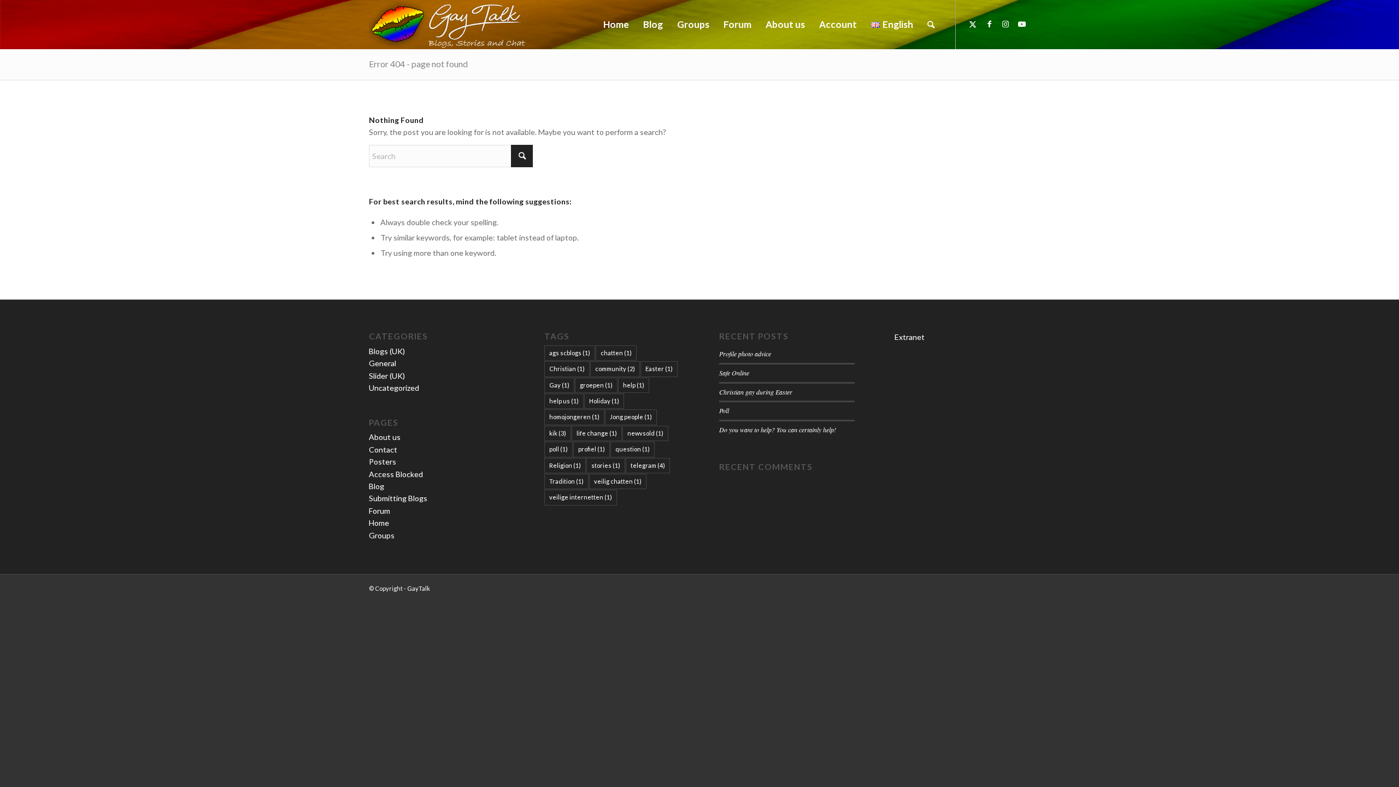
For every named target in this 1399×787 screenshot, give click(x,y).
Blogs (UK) (387, 351)
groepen (596, 385)
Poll (724, 410)
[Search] (931, 24)
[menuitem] (616, 24)
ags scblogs (569, 352)
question (632, 449)
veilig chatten (618, 481)
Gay (559, 385)
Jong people (631, 416)
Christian (567, 368)
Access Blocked (396, 474)
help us (564, 400)
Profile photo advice (745, 353)
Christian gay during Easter (755, 391)
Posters (382, 461)
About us (385, 437)
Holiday (604, 400)
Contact (383, 449)
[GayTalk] (451, 24)
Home (379, 522)
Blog (376, 486)
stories (605, 465)
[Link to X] (973, 24)
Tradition (566, 481)
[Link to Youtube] (1022, 24)
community (615, 368)
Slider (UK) (387, 375)
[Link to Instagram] (1005, 24)
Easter (659, 368)
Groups (382, 535)
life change (597, 433)
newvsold (645, 433)
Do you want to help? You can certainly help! (777, 429)
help (633, 385)
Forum (379, 510)
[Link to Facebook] (989, 24)
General (382, 363)
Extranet (910, 337)
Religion (565, 465)
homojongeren (574, 416)
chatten (616, 352)
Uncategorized (394, 387)
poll (558, 449)
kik (557, 433)
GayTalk (418, 588)
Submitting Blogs (398, 498)
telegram (648, 465)
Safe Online (734, 372)
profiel (591, 449)
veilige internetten (580, 497)
